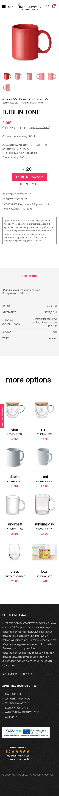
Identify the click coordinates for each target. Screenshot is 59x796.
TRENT (44, 477)
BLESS (15, 571)
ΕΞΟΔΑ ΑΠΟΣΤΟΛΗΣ (16, 707)
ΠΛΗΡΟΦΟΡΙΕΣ (14, 694)
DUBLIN (15, 477)
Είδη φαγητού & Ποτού (30, 99)
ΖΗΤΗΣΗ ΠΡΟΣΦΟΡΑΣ (17, 698)
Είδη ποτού (24, 204)
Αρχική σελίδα (9, 99)
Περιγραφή (29, 275)
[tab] (29, 276)
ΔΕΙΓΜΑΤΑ (11, 716)
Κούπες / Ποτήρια (19, 102)
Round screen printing (49, 324)
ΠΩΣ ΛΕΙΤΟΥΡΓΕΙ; (29, 184)
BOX (44, 571)
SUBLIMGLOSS (44, 524)
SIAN (44, 429)
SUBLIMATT (14, 524)
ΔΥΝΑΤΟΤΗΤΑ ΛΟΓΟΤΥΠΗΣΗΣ (22, 712)
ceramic (52, 338)
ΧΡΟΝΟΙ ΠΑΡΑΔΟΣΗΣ (17, 703)
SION (14, 429)
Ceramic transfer (42, 318)
